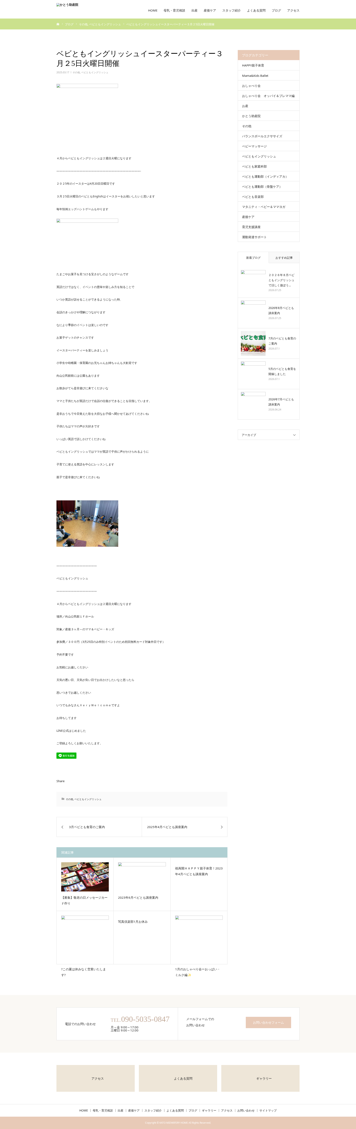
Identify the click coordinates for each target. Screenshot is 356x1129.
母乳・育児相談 (174, 10)
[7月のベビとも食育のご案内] (253, 343)
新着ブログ (253, 258)
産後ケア (210, 10)
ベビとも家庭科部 (254, 166)
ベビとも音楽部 (253, 197)
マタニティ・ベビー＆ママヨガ (263, 207)
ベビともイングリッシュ (94, 72)
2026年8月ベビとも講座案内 (281, 310)
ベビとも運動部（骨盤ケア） (262, 186)
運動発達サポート (254, 237)
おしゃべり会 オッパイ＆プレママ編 (268, 96)
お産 (245, 106)
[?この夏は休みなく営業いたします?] (85, 939)
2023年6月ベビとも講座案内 (138, 897)
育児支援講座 (251, 227)
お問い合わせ (246, 1110)
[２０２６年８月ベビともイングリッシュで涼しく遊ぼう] (253, 282)
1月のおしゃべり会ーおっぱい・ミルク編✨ (197, 972)
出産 (194, 10)
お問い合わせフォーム (268, 1022)
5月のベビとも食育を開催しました (282, 371)
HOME (152, 10)
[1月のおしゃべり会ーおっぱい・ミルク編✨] (199, 939)
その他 (76, 72)
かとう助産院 (251, 116)
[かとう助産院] (86, 9)
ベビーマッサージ (254, 146)
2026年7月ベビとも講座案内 (281, 401)
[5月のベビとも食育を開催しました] (253, 373)
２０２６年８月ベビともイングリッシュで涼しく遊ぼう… (281, 280)
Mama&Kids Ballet (255, 75)
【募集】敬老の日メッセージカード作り (84, 900)
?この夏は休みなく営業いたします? (83, 972)
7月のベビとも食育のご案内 (282, 340)
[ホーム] (57, 24)
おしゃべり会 (251, 86)
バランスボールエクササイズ (262, 136)
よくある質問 (256, 10)
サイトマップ (268, 1110)
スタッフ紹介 (231, 10)
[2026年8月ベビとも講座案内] (253, 313)
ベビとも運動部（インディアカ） (265, 176)
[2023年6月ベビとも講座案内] (142, 876)
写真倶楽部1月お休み (133, 921)
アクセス (293, 10)
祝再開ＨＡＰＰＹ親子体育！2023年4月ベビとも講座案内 (199, 871)
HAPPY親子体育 (253, 65)
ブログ (276, 10)
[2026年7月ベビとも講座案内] (253, 404)
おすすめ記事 (284, 258)
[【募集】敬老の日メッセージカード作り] (85, 876)
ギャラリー (209, 1110)
